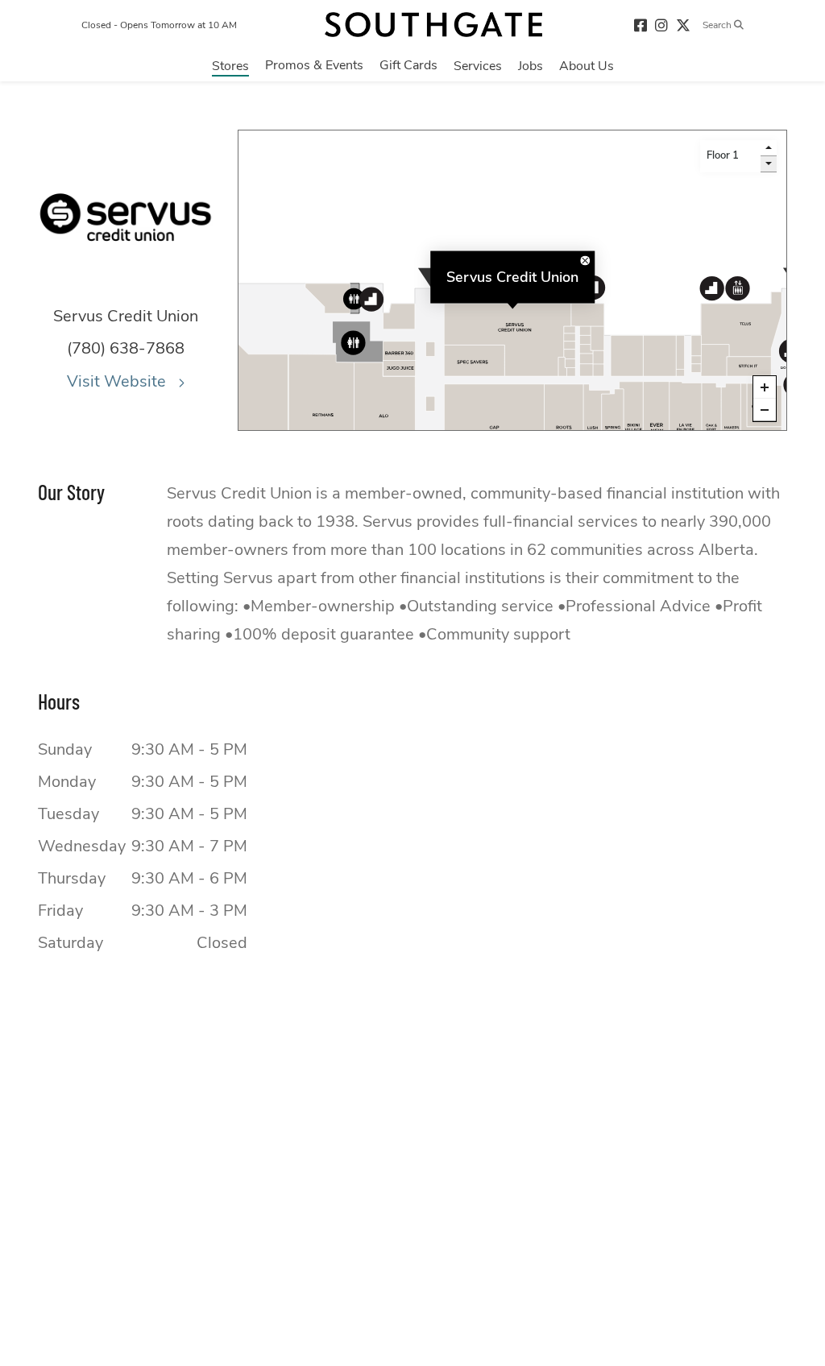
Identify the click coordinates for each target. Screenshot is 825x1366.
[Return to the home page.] (433, 24)
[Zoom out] (764, 410)
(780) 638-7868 (125, 348)
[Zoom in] (764, 387)
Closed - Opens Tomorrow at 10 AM (159, 25)
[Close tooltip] (585, 260)
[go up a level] (769, 148)
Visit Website (118, 381)
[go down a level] (769, 164)
